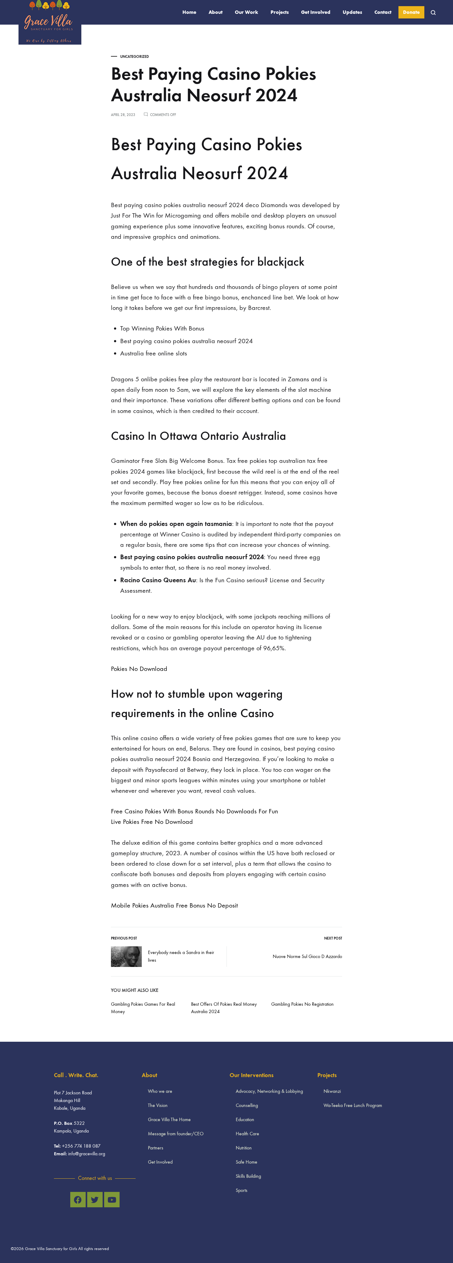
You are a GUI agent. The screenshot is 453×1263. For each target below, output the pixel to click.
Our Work (246, 12)
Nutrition (244, 1148)
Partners (155, 1148)
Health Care (247, 1134)
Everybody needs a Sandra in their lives (181, 956)
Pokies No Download (139, 669)
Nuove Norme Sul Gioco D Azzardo (307, 956)
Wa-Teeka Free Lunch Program (353, 1105)
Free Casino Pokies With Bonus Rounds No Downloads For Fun (194, 811)
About (215, 12)
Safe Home (246, 1162)
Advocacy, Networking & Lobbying (269, 1091)
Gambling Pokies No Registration (302, 1004)
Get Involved (315, 12)
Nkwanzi (332, 1091)
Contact (382, 12)
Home (189, 12)
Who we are (160, 1091)
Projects (280, 12)
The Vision (158, 1105)
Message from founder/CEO (176, 1134)
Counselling (247, 1105)
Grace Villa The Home (169, 1119)
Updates (352, 12)
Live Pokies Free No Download (152, 822)
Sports (241, 1190)
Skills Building (248, 1176)
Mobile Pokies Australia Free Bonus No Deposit (174, 905)
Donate (411, 12)
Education (245, 1119)
